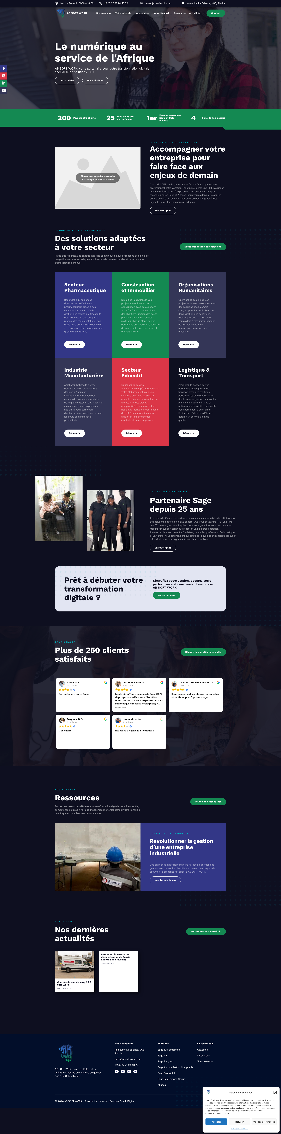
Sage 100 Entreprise (169, 1049)
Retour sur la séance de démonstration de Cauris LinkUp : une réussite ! (115, 957)
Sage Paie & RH (166, 1073)
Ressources (180, 13)
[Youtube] (135, 1071)
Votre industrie (123, 13)
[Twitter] (123, 1071)
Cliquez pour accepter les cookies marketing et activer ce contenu (98, 178)
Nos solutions (103, 13)
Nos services (142, 13)
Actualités (194, 13)
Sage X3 (162, 1055)
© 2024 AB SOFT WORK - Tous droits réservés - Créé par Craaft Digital (94, 1101)
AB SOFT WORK (77, 13)
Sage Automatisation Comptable (175, 1067)
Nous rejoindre (205, 1061)
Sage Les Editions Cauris (171, 1079)
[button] (275, 1092)
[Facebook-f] (117, 1071)
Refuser (239, 1122)
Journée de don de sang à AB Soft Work (74, 983)
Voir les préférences (264, 1122)
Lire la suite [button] (120, 708)
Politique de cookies (239, 1128)
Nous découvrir (162, 13)
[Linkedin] (129, 1071)
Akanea (162, 1084)
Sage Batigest (165, 1061)
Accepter (216, 1122)
